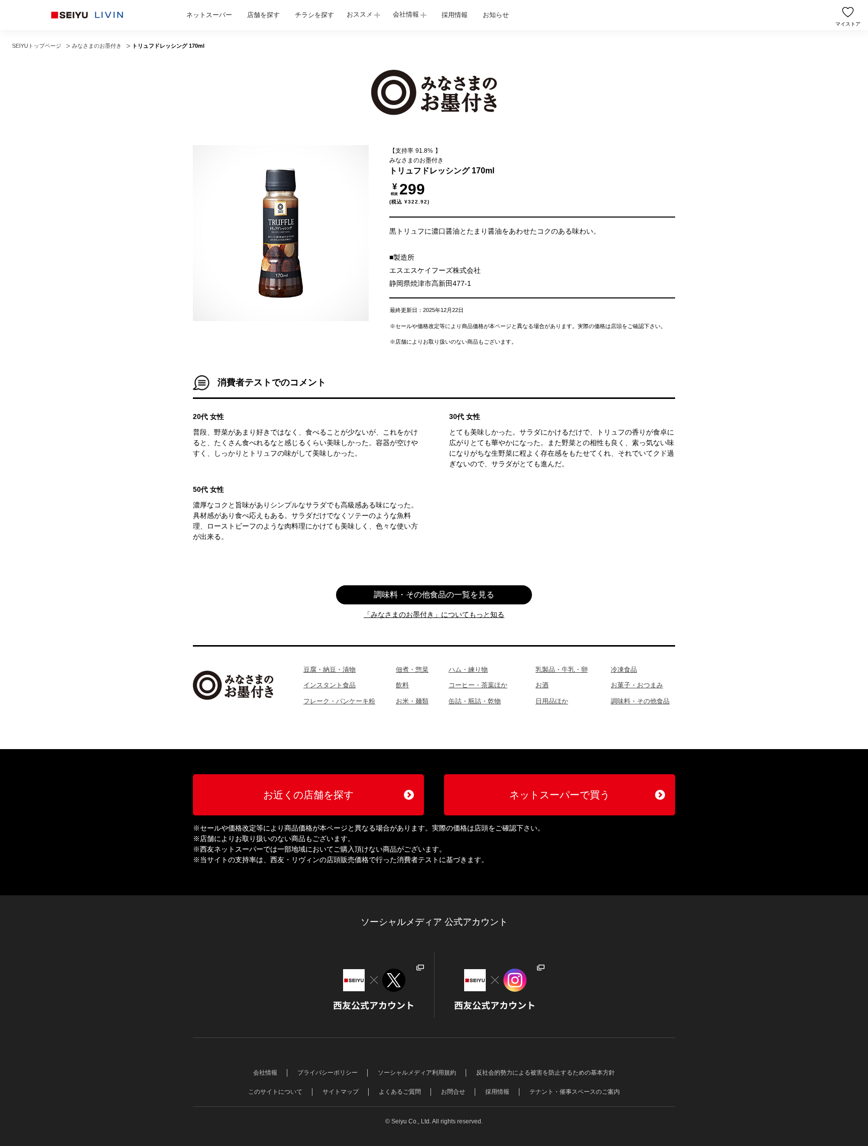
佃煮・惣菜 (412, 669)
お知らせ (496, 15)
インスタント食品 (329, 685)
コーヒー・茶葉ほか (478, 685)
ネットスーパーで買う (559, 794)
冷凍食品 (624, 669)
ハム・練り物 (468, 669)
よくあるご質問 (400, 1091)
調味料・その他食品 (640, 701)
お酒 (542, 685)
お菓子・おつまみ (637, 685)
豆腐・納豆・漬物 (329, 669)
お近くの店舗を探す (308, 794)
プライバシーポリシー (327, 1072)
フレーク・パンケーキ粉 (339, 701)
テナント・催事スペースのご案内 (574, 1091)
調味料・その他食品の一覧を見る (434, 594)
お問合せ (453, 1091)
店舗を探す (263, 15)
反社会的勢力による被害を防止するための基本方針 (545, 1072)
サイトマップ (340, 1091)
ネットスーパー (209, 15)
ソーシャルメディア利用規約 (417, 1072)
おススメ (360, 14)
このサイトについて (275, 1091)
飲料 (402, 685)
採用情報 (455, 15)
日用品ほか (551, 701)
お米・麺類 (412, 701)
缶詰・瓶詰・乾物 (475, 701)
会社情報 (406, 14)
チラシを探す (314, 15)
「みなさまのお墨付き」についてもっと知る (434, 614)
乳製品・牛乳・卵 (561, 669)
